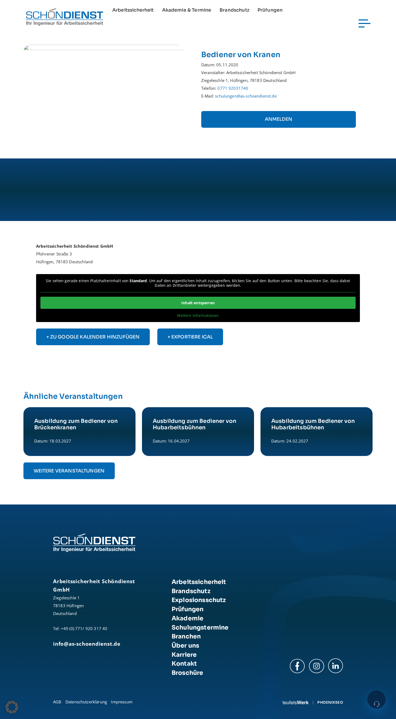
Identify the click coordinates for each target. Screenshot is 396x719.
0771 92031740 (232, 88)
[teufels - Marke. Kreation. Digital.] (295, 702)
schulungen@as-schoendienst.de (245, 96)
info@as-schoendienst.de (86, 643)
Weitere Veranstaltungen (69, 471)
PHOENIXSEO (330, 702)
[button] (12, 707)
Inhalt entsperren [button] (198, 302)
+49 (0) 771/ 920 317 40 (84, 628)
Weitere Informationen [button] (198, 315)
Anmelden (278, 119)
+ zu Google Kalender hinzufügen (93, 337)
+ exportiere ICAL (190, 337)
